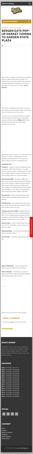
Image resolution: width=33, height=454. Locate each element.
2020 (3, 380)
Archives (4, 430)
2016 (3, 388)
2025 (3, 370)
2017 (3, 386)
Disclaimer (5, 434)
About (3, 428)
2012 (3, 396)
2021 (3, 378)
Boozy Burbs (17, 28)
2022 (3, 376)
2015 (3, 390)
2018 (3, 384)
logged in (12, 322)
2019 (3, 382)
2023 (3, 374)
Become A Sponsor (7, 432)
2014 (3, 392)
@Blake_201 (21, 120)
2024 (3, 372)
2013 (3, 394)
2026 (3, 368)
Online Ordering (6, 436)
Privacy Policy (5, 438)
